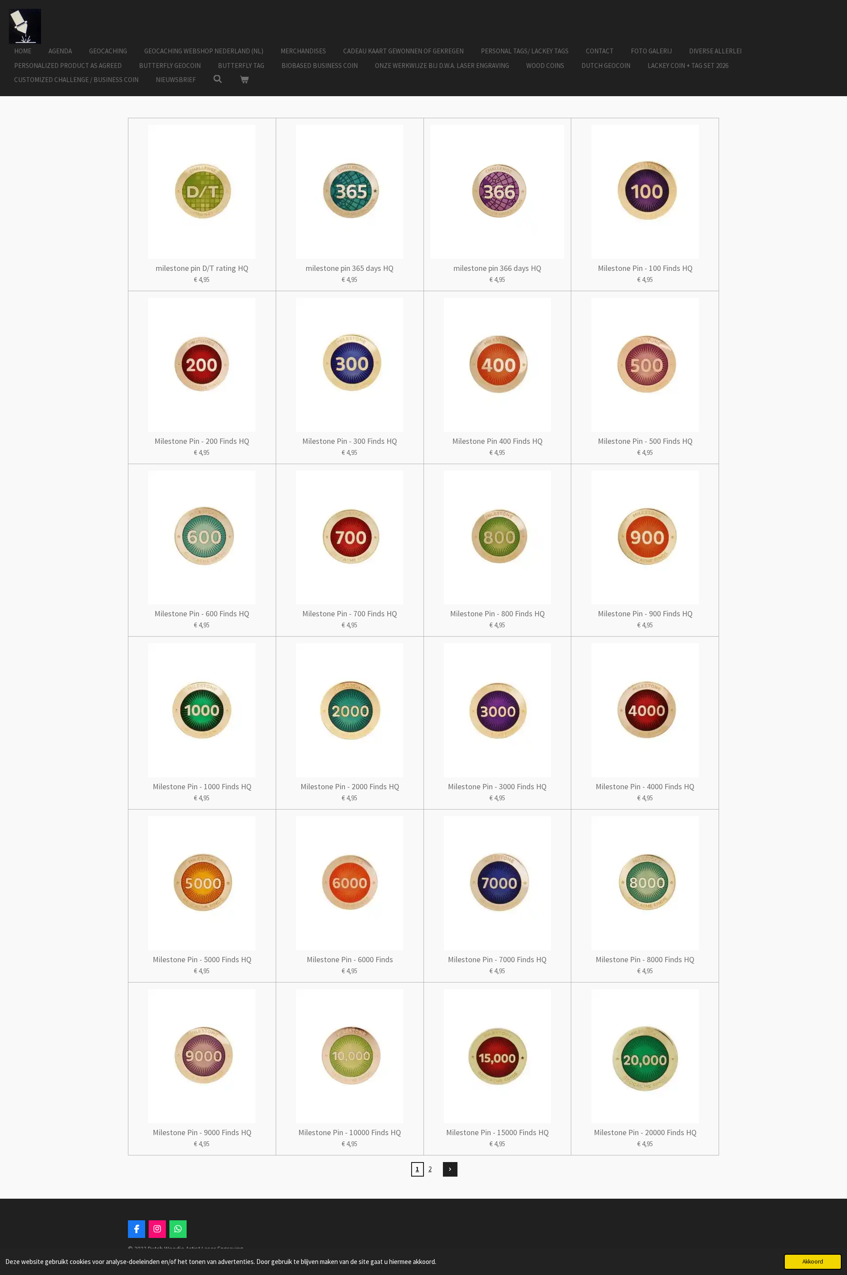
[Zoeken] (218, 79)
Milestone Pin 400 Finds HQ (497, 441)
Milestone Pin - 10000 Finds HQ (349, 1132)
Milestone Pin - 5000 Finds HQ (202, 959)
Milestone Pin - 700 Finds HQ (349, 613)
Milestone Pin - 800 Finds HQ (497, 613)
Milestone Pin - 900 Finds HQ (645, 613)
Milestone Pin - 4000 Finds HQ (645, 786)
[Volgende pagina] (450, 1169)
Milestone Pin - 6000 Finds (350, 959)
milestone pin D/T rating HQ (202, 268)
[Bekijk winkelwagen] (244, 80)
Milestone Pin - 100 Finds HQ (645, 268)
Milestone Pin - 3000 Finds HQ (497, 786)
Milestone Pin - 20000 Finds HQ (645, 1132)
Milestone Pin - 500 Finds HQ (645, 441)
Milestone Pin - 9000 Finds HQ (202, 1132)
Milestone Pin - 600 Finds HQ (201, 613)
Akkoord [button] (812, 1261)
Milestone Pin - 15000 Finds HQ (497, 1132)
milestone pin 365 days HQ (350, 268)
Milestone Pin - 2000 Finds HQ (349, 786)
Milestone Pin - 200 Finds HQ (201, 441)
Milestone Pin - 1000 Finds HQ (202, 786)
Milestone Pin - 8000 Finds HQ (645, 959)
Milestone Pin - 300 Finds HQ (349, 441)
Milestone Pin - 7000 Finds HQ (497, 959)
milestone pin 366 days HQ (497, 268)
